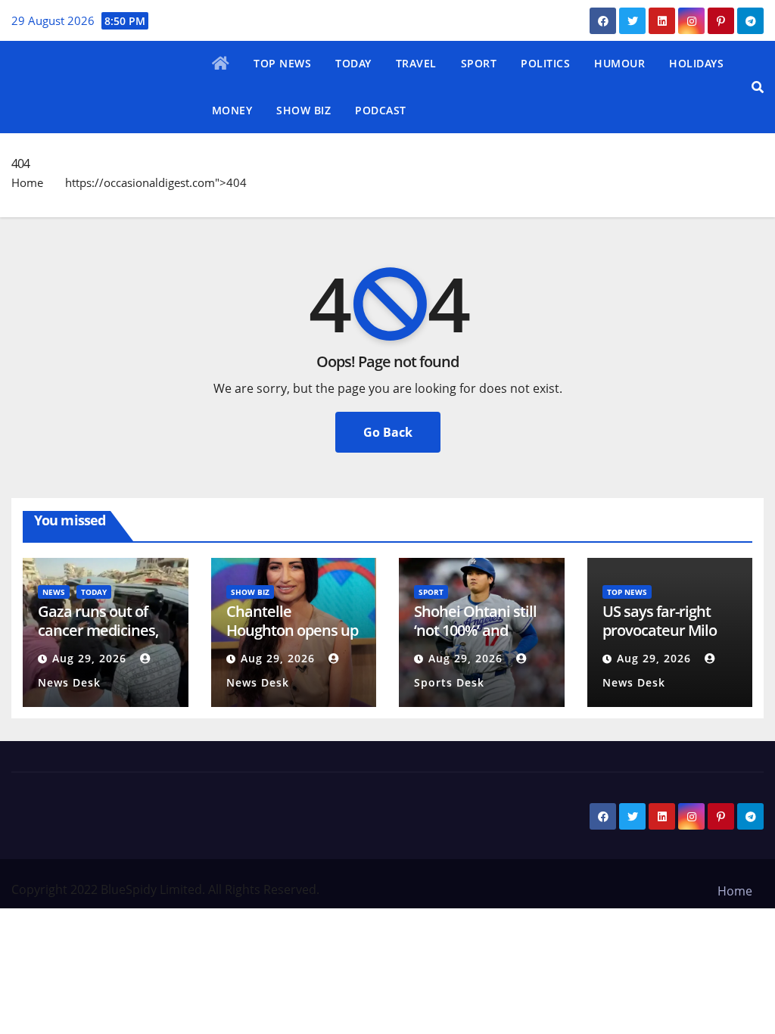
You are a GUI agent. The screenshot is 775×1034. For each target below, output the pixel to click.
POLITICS (545, 63)
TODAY (353, 63)
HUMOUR (619, 63)
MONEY (232, 110)
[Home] (221, 64)
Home (27, 182)
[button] (758, 87)
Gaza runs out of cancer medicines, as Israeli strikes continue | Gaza (98, 639)
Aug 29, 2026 (89, 658)
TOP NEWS (282, 63)
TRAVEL (416, 63)
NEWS (53, 592)
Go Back (387, 432)
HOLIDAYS (696, 63)
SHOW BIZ (303, 110)
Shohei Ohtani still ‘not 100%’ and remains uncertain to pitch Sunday (476, 639)
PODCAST (380, 110)
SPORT (479, 63)
